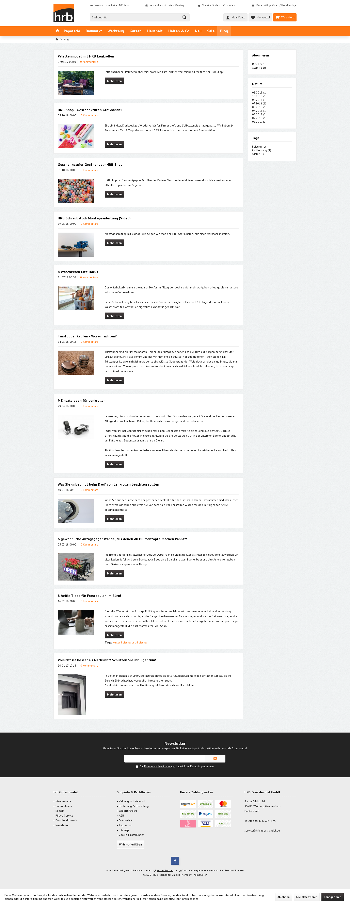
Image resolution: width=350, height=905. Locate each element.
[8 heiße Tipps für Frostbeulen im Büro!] (76, 622)
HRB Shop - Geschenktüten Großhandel (90, 109)
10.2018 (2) (259, 96)
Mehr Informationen (186, 899)
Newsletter (62, 825)
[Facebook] (175, 861)
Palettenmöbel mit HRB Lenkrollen (86, 56)
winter (116, 642)
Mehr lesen (114, 81)
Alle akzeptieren (306, 897)
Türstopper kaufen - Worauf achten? (87, 336)
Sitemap (124, 830)
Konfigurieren (332, 897)
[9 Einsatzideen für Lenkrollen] (76, 427)
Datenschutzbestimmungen (159, 766)
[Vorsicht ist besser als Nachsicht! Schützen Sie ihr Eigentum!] (76, 694)
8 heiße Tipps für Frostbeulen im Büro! (89, 595)
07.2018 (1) (259, 103)
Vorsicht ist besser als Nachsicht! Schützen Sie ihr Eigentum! (107, 660)
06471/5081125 (265, 821)
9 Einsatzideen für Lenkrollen (82, 400)
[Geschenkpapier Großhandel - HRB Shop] (76, 191)
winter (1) (258, 154)
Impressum (125, 825)
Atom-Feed (259, 67)
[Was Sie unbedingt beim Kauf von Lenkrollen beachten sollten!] (76, 511)
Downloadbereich (66, 820)
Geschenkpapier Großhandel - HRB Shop (90, 164)
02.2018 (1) (259, 118)
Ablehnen (283, 897)
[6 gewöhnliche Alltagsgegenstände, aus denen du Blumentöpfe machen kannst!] (76, 567)
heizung (126, 642)
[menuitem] (285, 17)
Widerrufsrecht (128, 810)
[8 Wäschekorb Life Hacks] (76, 298)
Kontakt (59, 810)
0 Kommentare (89, 62)
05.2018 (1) (259, 107)
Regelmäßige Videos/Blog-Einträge (276, 5)
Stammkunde (63, 801)
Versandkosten (165, 870)
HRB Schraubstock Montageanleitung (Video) (94, 218)
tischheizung (139, 642)
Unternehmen (63, 806)
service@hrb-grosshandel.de (262, 830)
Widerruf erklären (130, 844)
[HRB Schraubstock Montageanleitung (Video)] (76, 245)
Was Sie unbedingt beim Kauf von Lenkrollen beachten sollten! (109, 484)
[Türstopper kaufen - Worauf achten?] (76, 363)
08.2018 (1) (259, 100)
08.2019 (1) (259, 92)
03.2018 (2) (259, 114)
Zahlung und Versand (132, 801)
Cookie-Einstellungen (131, 835)
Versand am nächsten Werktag (167, 5)
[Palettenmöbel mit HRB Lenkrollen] (76, 83)
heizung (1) (259, 146)
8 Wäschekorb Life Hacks (78, 271)
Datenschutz (126, 820)
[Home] (57, 31)
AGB (121, 815)
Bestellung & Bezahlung (134, 806)
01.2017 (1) (259, 121)
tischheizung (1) (261, 150)
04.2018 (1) (259, 111)
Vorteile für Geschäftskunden (218, 5)
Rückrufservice (64, 815)
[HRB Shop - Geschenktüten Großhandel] (76, 136)
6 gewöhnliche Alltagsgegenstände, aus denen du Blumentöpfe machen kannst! (122, 539)
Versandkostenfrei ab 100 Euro (112, 5)
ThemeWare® (199, 874)
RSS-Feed (258, 64)
